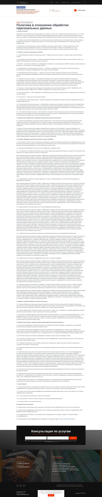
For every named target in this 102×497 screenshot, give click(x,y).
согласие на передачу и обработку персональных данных (40, 440)
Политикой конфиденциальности (62, 440)
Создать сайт (77, 493)
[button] (81, 10)
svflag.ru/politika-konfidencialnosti (67, 419)
